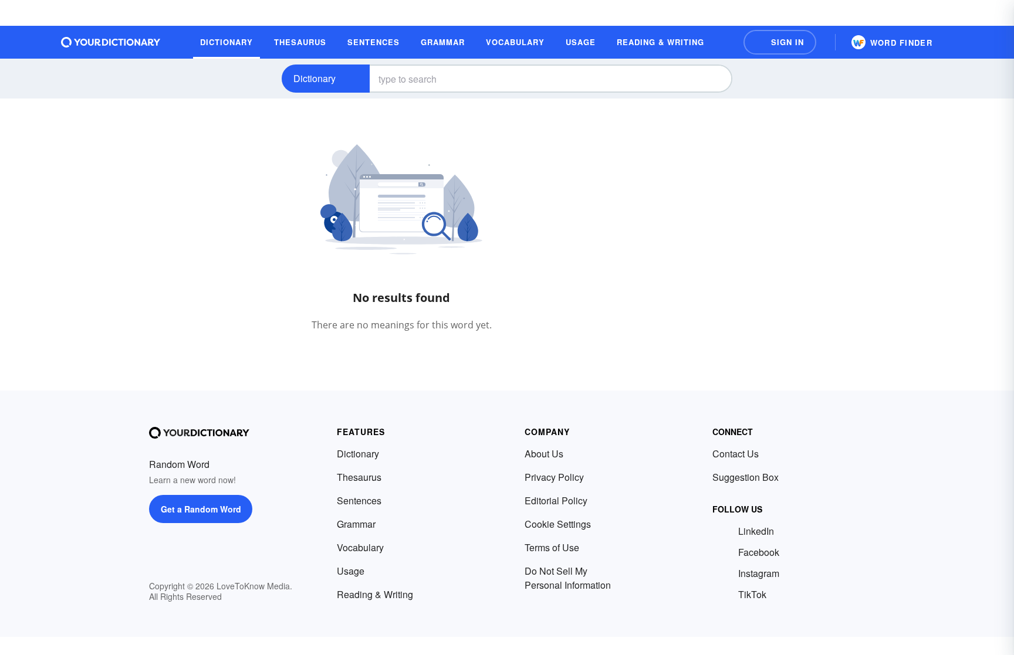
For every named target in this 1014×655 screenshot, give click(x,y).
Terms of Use (552, 547)
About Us (544, 453)
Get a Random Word (201, 509)
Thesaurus (359, 477)
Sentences (359, 500)
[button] (779, 42)
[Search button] (713, 78)
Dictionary (314, 78)
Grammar (356, 524)
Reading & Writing (375, 594)
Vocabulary (360, 547)
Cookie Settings (558, 524)
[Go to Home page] (111, 42)
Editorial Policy (556, 500)
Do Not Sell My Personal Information (568, 578)
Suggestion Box (745, 477)
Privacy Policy (554, 477)
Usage (350, 571)
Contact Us (735, 453)
